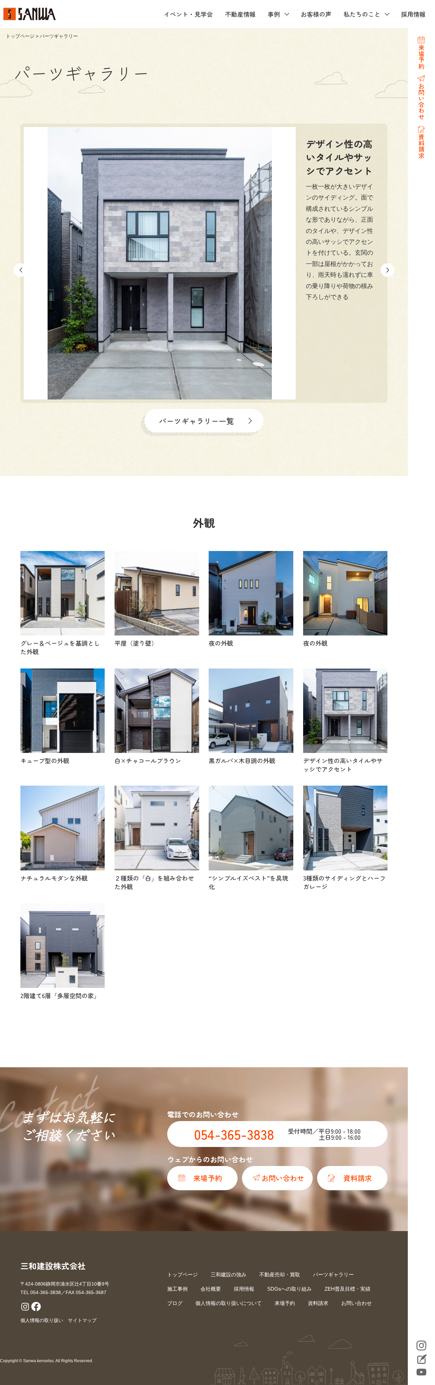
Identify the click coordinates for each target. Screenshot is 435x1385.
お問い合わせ (356, 1303)
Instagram (421, 1345)
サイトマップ (82, 1320)
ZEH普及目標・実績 (347, 1289)
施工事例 (177, 1289)
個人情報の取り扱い (41, 1320)
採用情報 (413, 14)
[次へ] (387, 270)
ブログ (174, 1303)
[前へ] (20, 270)
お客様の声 (316, 14)
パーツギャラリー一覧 (196, 420)
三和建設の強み (228, 1274)
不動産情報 (240, 14)
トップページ (20, 36)
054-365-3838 (234, 1134)
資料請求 (318, 1303)
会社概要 (211, 1289)
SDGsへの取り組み (289, 1289)
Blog (421, 1360)
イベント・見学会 (188, 14)
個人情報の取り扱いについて (228, 1303)
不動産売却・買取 (279, 1274)
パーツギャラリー (333, 1274)
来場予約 (285, 1303)
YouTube (421, 1372)
